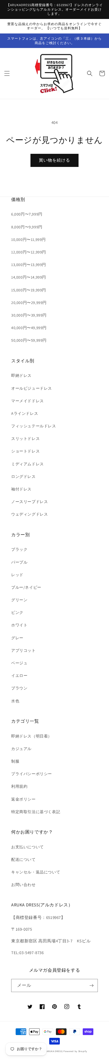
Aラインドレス (24, 413)
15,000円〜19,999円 (28, 290)
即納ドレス (21, 375)
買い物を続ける (54, 160)
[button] (7, 73)
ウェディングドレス (29, 514)
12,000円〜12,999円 (28, 252)
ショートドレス (25, 451)
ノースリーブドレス (29, 501)
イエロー (19, 675)
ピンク (17, 612)
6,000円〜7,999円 (26, 214)
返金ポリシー (23, 799)
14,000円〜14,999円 (28, 277)
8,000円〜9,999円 (26, 226)
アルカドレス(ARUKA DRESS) (47, 1051)
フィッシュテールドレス (33, 425)
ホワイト (19, 625)
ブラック (19, 549)
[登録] (91, 985)
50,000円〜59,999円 (29, 340)
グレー (17, 637)
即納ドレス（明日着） (31, 736)
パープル (19, 562)
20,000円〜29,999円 (29, 302)
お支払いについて (27, 846)
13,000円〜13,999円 (28, 264)
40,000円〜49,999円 (29, 327)
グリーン (19, 599)
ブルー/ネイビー (26, 587)
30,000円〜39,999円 (29, 315)
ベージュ (19, 662)
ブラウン (19, 688)
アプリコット (23, 650)
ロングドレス (23, 476)
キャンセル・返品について (35, 872)
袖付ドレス (21, 489)
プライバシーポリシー (31, 773)
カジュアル (21, 748)
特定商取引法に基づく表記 (35, 811)
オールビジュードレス (31, 388)
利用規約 (19, 786)
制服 (15, 761)
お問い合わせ (23, 884)
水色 (15, 700)
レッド (17, 574)
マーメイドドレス (27, 400)
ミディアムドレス (27, 463)
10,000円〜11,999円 (28, 239)
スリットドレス (25, 438)
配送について (23, 859)
